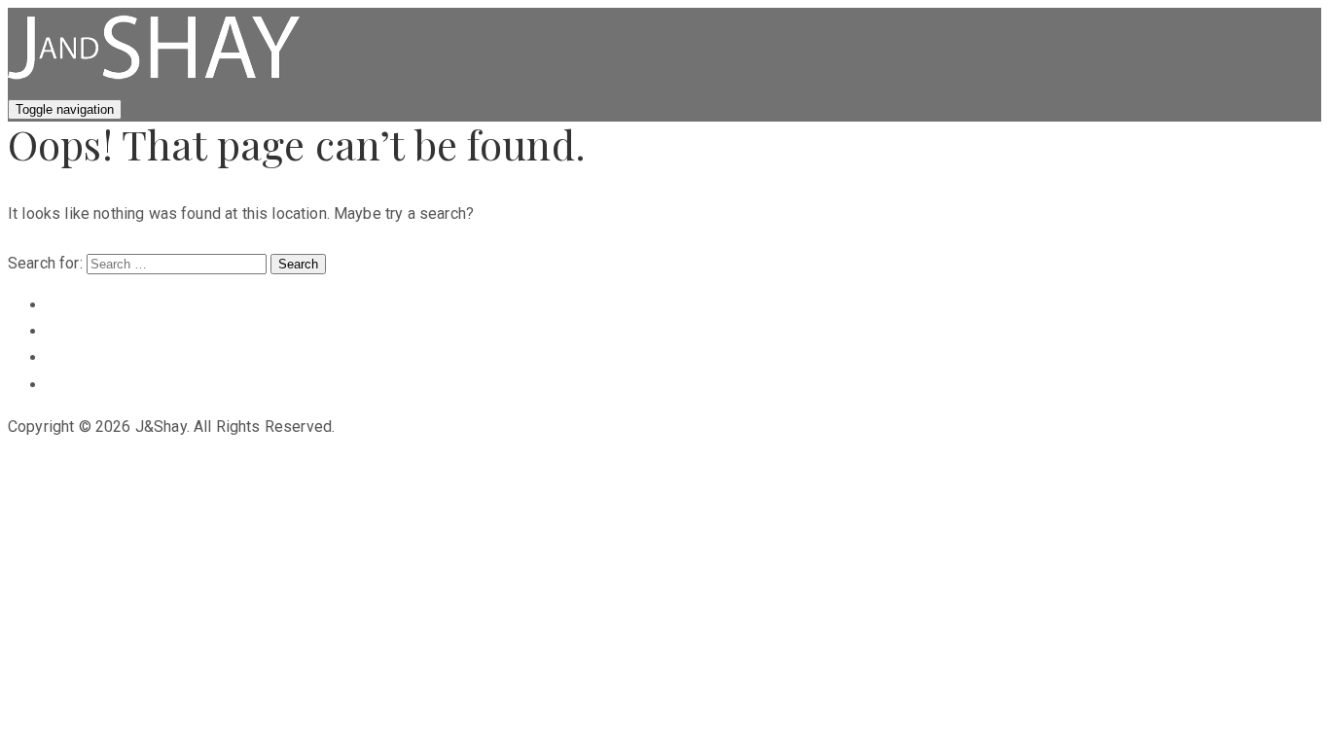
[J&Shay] (154, 82)
